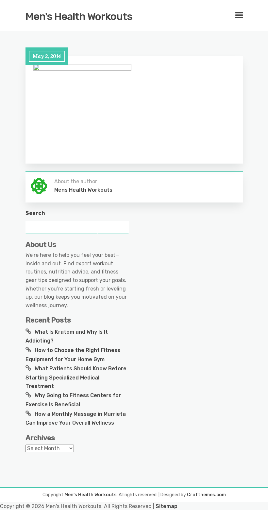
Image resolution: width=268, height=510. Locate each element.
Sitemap (166, 506)
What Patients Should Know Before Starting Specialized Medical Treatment (75, 377)
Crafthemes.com (206, 495)
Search (35, 213)
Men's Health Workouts (78, 16)
